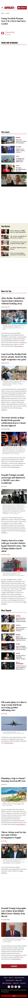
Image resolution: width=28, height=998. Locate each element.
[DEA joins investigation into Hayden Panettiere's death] (8, 168)
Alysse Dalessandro (6, 307)
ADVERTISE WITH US (10, 980)
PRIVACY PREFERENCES (7, 983)
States (17, 156)
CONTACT (6, 977)
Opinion (18, 653)
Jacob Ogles (4, 486)
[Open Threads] (15, 987)
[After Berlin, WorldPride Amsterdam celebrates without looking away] (14, 317)
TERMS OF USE (16, 983)
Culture (18, 644)
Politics (18, 625)
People (18, 165)
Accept (14, 995)
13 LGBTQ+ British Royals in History (18, 248)
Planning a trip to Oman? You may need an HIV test (13, 779)
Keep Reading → (19, 346)
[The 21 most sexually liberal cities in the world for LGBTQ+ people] (5, 237)
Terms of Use (6, 991)
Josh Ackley (4, 841)
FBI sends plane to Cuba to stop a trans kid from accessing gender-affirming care (14, 706)
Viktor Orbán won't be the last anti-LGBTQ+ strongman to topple (13, 835)
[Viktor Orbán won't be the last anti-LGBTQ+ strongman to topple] (14, 851)
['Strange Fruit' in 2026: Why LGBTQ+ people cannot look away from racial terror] (8, 656)
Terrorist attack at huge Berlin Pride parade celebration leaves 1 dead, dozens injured (13, 421)
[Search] (15, 8)
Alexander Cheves (5, 363)
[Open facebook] (9, 987)
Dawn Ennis (4, 784)
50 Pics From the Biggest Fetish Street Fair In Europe (18, 254)
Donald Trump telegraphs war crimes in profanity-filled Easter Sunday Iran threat (13, 912)
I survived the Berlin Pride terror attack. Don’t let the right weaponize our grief (14, 357)
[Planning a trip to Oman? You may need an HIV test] (14, 794)
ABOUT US (11, 977)
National (18, 137)
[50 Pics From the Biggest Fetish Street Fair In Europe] (5, 254)
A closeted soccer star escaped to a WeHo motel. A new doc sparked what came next (21, 669)
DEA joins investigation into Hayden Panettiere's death (21, 170)
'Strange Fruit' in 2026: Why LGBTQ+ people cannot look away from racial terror (21, 659)
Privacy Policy (24, 990)
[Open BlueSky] (12, 987)
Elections (18, 147)
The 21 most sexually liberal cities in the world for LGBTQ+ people (18, 237)
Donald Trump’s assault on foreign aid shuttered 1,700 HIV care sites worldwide (13, 478)
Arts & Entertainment (20, 663)
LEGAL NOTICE (23, 983)
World (7, 13)
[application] (14, 179)
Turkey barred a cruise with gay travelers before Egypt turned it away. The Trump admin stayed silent (13, 546)
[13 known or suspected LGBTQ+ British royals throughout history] (5, 248)
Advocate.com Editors (10, 32)
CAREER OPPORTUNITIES (19, 977)
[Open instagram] (19, 987)
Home (2, 13)
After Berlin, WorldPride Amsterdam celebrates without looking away (13, 301)
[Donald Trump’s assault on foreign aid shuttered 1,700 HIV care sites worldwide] (14, 496)
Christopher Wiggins (6, 429)
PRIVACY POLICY (18, 980)
